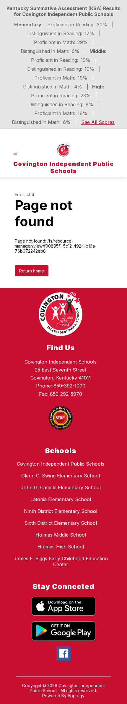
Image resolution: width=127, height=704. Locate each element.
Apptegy (76, 695)
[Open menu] (15, 153)
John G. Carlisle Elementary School (61, 487)
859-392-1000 (69, 386)
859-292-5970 (66, 394)
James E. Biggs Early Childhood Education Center (61, 561)
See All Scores (98, 122)
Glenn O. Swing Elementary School (60, 476)
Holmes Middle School (60, 535)
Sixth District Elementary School (61, 523)
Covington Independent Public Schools (60, 464)
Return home (31, 270)
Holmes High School (61, 547)
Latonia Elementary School (60, 499)
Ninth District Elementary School (60, 511)
